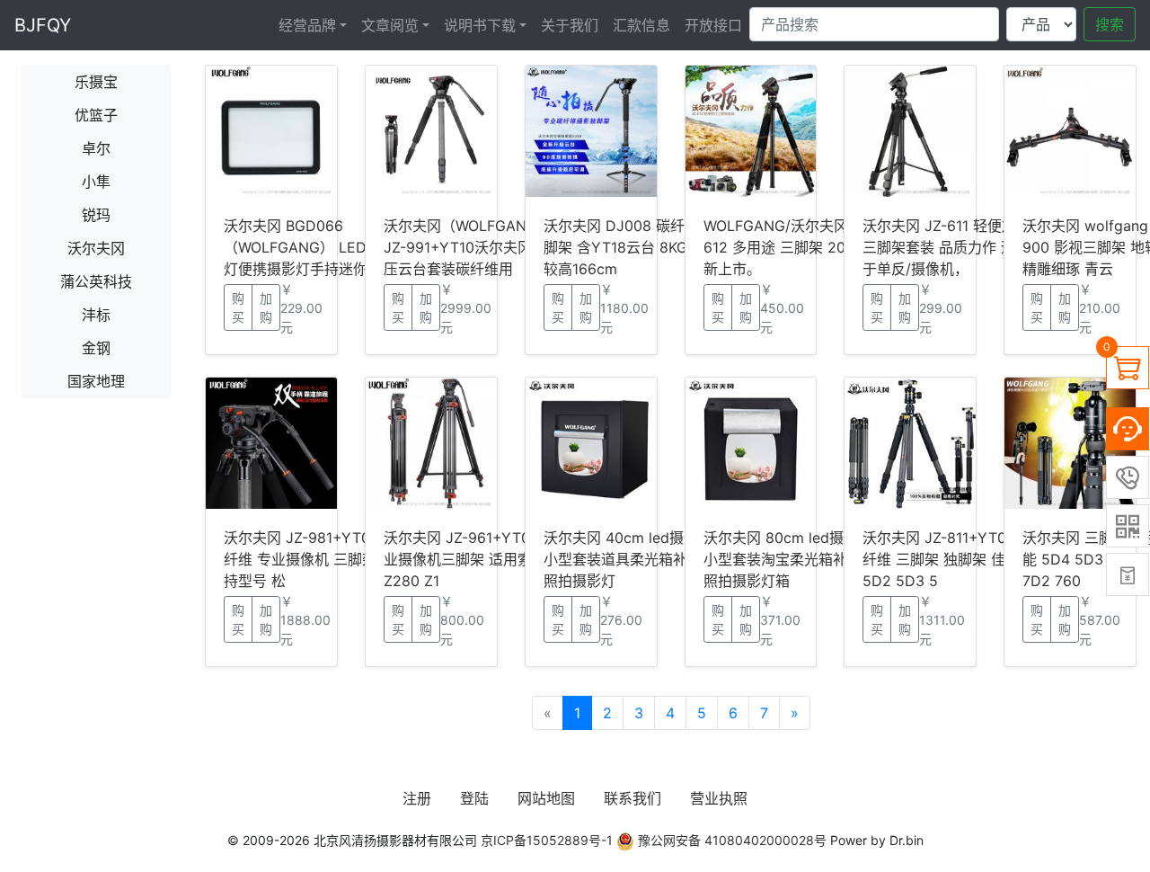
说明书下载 (480, 25)
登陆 (474, 798)
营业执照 (719, 798)
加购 (266, 307)
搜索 (1109, 24)
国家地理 (96, 381)
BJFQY (42, 25)
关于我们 (569, 25)
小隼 (96, 182)
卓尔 (96, 148)
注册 (416, 798)
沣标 (96, 315)
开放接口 (713, 25)
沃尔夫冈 (96, 248)
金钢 (96, 348)
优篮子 (96, 115)
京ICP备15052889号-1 (547, 840)
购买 (238, 307)
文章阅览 (390, 25)
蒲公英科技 (96, 281)
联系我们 (632, 798)
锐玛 (96, 215)
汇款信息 (641, 25)
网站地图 (546, 798)
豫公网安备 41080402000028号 (730, 840)
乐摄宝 (96, 82)
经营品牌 (307, 25)
